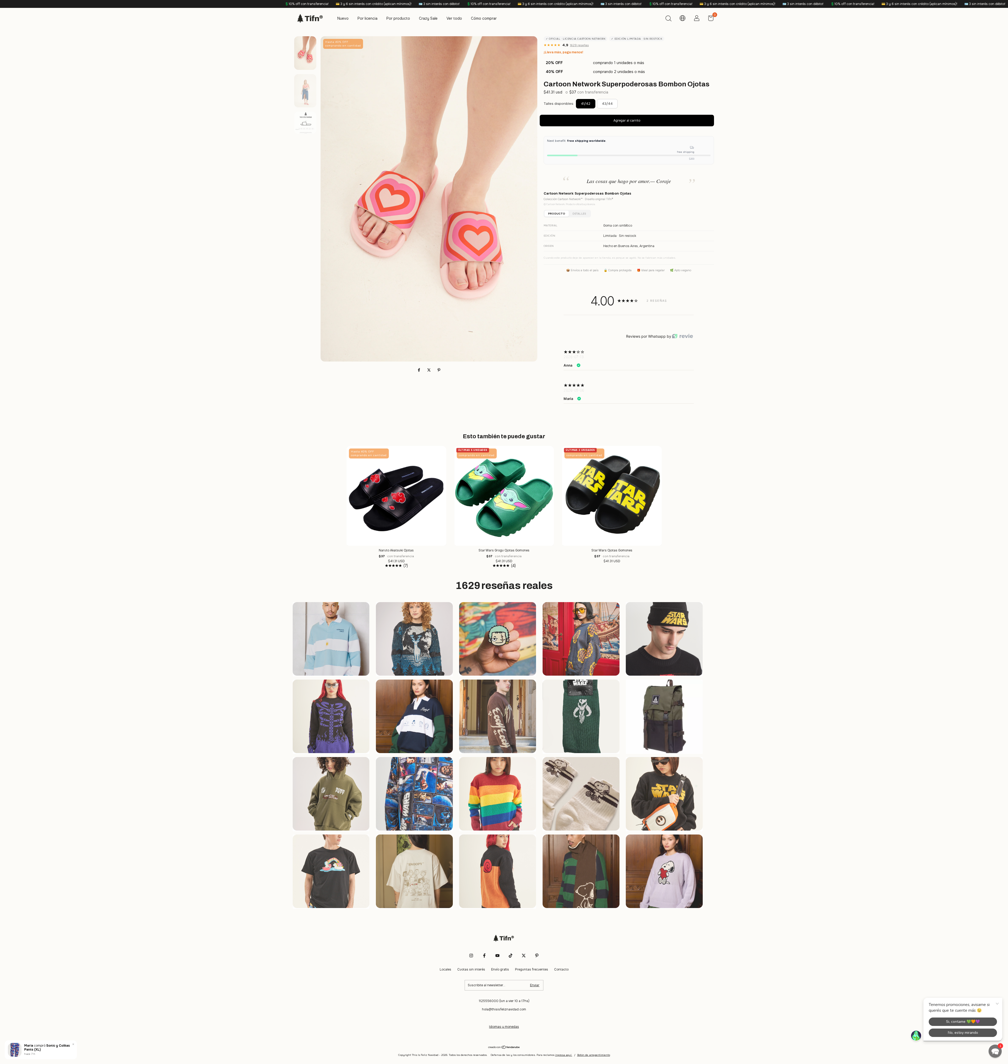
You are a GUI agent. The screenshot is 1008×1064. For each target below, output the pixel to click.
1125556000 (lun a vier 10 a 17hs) (504, 1001)
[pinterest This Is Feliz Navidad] (537, 955)
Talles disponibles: (559, 103)
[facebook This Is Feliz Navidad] (484, 955)
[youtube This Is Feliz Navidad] (497, 955)
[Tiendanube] (504, 1047)
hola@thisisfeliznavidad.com (504, 1009)
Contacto (561, 969)
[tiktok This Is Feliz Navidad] (510, 955)
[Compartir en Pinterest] (439, 370)
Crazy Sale (428, 18)
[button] (995, 1051)
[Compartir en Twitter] (429, 370)
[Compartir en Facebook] (419, 370)
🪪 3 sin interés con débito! (244, 4)
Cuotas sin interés (471, 969)
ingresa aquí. (563, 1055)
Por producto (398, 18)
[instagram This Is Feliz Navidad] (471, 955)
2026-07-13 (574, 356)
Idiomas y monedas (504, 1027)
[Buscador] (668, 19)
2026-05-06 (574, 390)
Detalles (579, 213)
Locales (445, 969)
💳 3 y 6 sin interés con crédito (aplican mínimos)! (178, 4)
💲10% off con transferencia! (111, 4)
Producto (556, 213)
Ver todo (454, 18)
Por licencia (367, 18)
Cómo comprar (484, 18)
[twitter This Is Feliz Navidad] (524, 955)
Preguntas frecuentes (531, 969)
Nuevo (343, 18)
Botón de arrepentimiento (593, 1055)
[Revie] (682, 336)
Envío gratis (500, 969)
